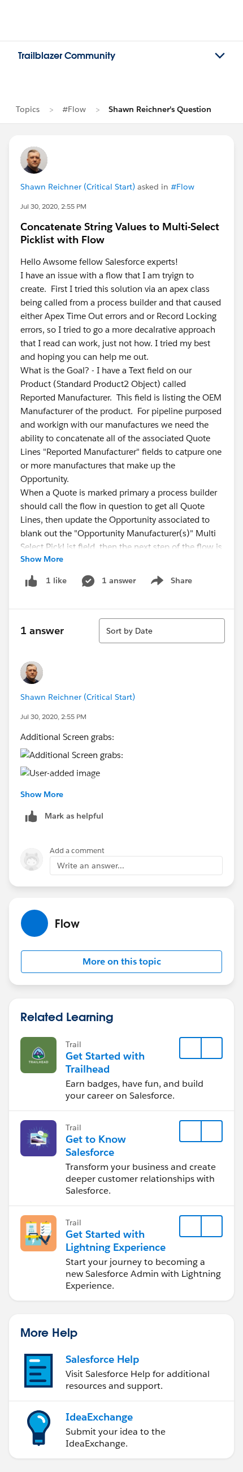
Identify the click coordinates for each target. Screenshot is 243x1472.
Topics (28, 109)
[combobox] (162, 630)
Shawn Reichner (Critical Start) (77, 187)
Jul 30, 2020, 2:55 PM (53, 206)
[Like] (31, 581)
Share (170, 582)
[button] (121, 961)
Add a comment (77, 850)
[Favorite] (190, 1048)
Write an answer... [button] (90, 865)
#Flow (74, 109)
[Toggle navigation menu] (220, 56)
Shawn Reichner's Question (160, 109)
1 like (56, 580)
